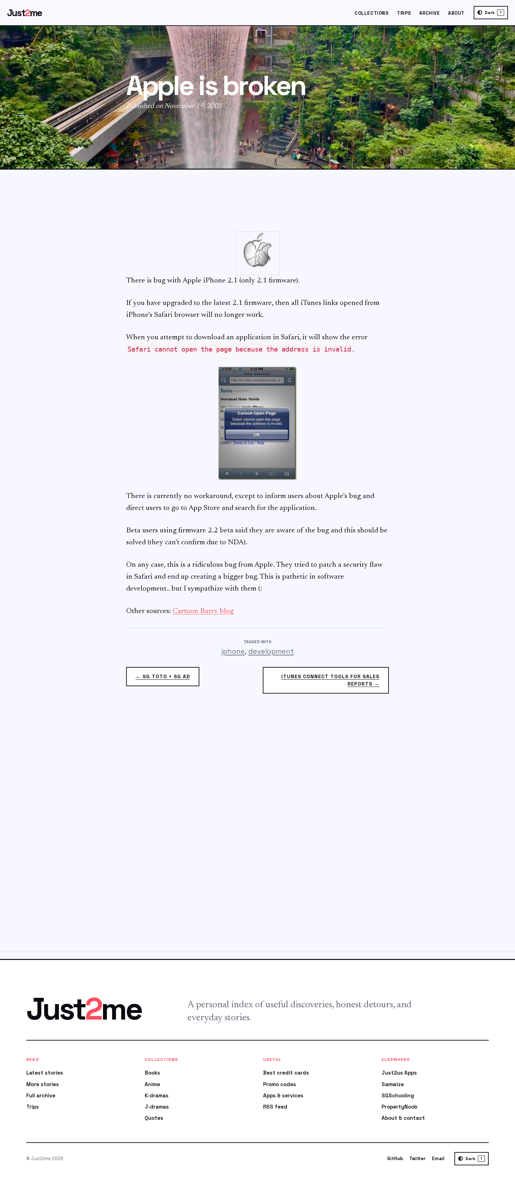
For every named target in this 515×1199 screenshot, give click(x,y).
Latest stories (44, 1072)
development (271, 651)
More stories (42, 1084)
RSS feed (275, 1106)
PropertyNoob (399, 1106)
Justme (24, 13)
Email (438, 1158)
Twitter (417, 1158)
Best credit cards (286, 1072)
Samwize (393, 1084)
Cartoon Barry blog (203, 611)
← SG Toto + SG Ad (163, 676)
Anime (152, 1084)
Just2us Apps (399, 1072)
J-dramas (157, 1106)
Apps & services (283, 1095)
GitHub (395, 1158)
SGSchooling (398, 1095)
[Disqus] (257, 826)
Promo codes (279, 1084)
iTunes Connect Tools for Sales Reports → (330, 680)
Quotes (154, 1118)
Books (152, 1072)
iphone (233, 651)
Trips (404, 13)
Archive (429, 13)
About (456, 13)
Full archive (40, 1095)
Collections (372, 13)
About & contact (403, 1118)
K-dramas (157, 1095)
